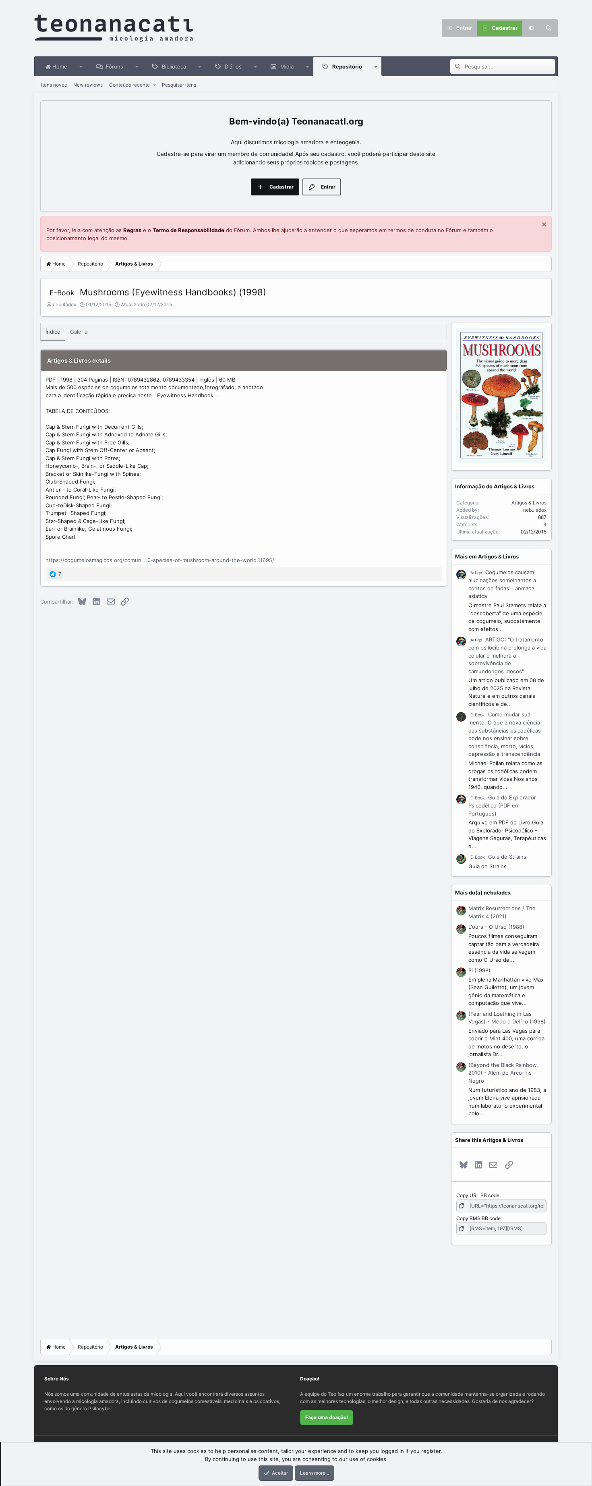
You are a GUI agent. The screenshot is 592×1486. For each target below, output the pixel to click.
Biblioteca (174, 66)
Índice (53, 331)
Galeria (78, 331)
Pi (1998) (479, 970)
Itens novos (54, 85)
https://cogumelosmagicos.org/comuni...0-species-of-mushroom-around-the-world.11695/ (160, 560)
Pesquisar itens (179, 85)
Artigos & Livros (528, 503)
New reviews (88, 85)
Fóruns (114, 66)
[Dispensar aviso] (543, 225)
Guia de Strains (498, 856)
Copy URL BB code (477, 1195)
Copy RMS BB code (478, 1218)
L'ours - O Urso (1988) (496, 927)
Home (59, 66)
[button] (81, 66)
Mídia (287, 66)
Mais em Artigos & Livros (487, 556)
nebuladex (64, 304)
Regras (132, 230)
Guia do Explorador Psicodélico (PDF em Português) (502, 805)
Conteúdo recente (129, 85)
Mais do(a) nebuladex (483, 892)
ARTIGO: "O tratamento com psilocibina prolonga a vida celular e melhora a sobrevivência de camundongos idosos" (507, 655)
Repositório (347, 66)
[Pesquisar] (549, 28)
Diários (233, 66)
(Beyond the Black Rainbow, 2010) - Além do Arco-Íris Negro (503, 1073)
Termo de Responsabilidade (188, 230)
